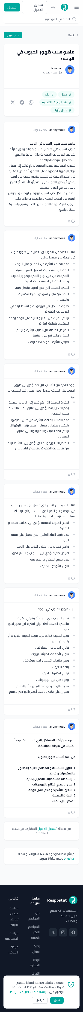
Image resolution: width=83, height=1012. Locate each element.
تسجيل (12, 7)
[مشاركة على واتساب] (31, 102)
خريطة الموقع (13, 949)
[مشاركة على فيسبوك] (22, 102)
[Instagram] (63, 932)
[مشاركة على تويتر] (13, 102)
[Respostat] (64, 7)
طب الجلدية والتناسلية (54, 102)
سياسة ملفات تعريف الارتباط (13, 916)
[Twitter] (53, 932)
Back (71, 35)
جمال (64, 94)
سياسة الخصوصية (11, 936)
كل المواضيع (34, 915)
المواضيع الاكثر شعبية (34, 932)
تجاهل (40, 1000)
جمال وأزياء (60, 110)
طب (47, 94)
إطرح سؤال (12, 35)
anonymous (57, 130)
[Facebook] (73, 932)
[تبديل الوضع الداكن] (53, 7)
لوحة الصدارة (35, 962)
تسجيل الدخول (38, 7)
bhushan (56, 68)
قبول (57, 1000)
